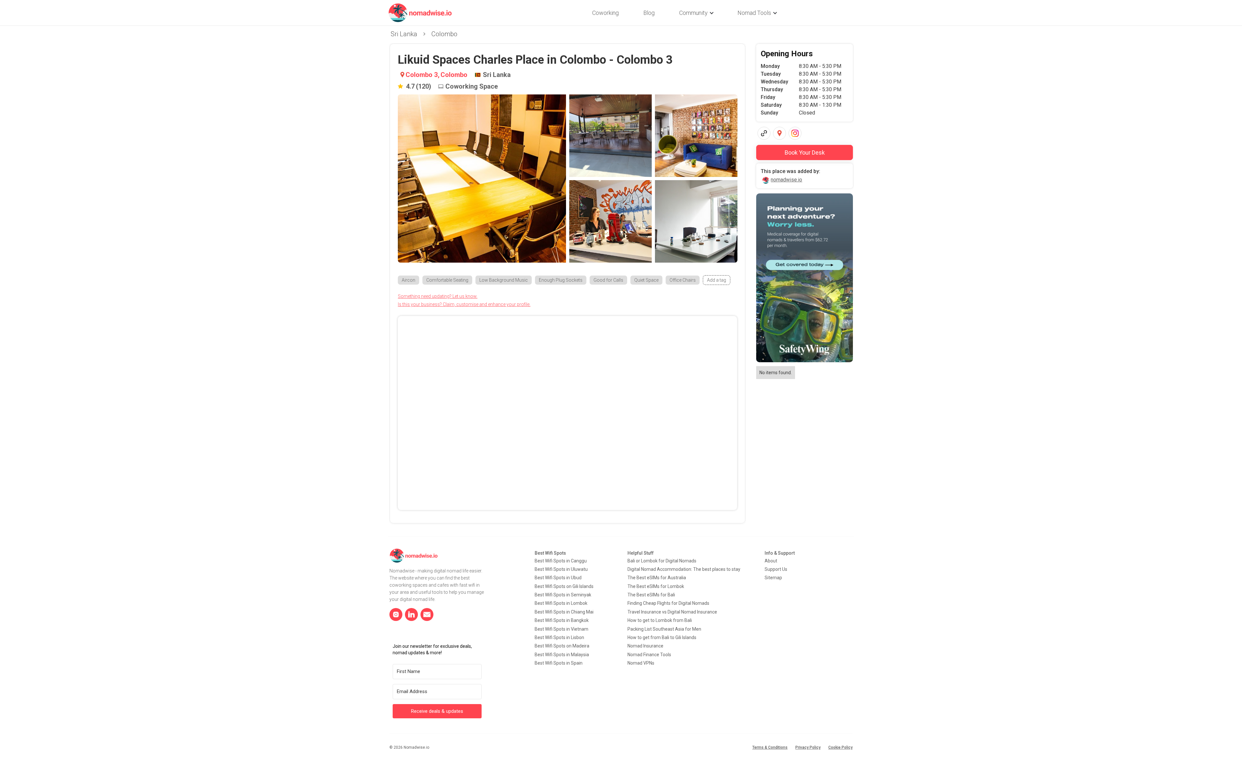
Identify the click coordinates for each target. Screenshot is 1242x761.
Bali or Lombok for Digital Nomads (661, 560)
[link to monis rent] (804, 277)
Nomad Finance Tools (649, 654)
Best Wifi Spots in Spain (559, 663)
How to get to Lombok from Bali (659, 620)
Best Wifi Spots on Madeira (562, 645)
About (771, 560)
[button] (696, 13)
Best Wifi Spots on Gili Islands (564, 586)
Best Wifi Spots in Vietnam (561, 629)
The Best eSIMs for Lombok (655, 586)
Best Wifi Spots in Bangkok (562, 620)
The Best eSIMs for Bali (651, 594)
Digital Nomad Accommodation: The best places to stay (683, 569)
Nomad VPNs (640, 663)
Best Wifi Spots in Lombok (561, 603)
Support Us (776, 569)
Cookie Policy (840, 747)
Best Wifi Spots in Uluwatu (561, 569)
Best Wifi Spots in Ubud (558, 577)
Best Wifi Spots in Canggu (561, 560)
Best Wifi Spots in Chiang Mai (564, 611)
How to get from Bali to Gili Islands (661, 637)
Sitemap (773, 577)
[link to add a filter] (716, 280)
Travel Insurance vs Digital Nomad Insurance (672, 611)
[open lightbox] (482, 178)
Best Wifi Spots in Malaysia (562, 654)
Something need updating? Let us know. (437, 296)
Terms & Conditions (770, 747)
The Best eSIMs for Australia (656, 577)
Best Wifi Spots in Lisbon (559, 637)
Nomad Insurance (645, 645)
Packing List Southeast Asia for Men (664, 629)
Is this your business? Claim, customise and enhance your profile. (464, 304)
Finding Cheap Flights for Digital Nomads (668, 603)
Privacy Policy (808, 747)
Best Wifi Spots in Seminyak (563, 594)
